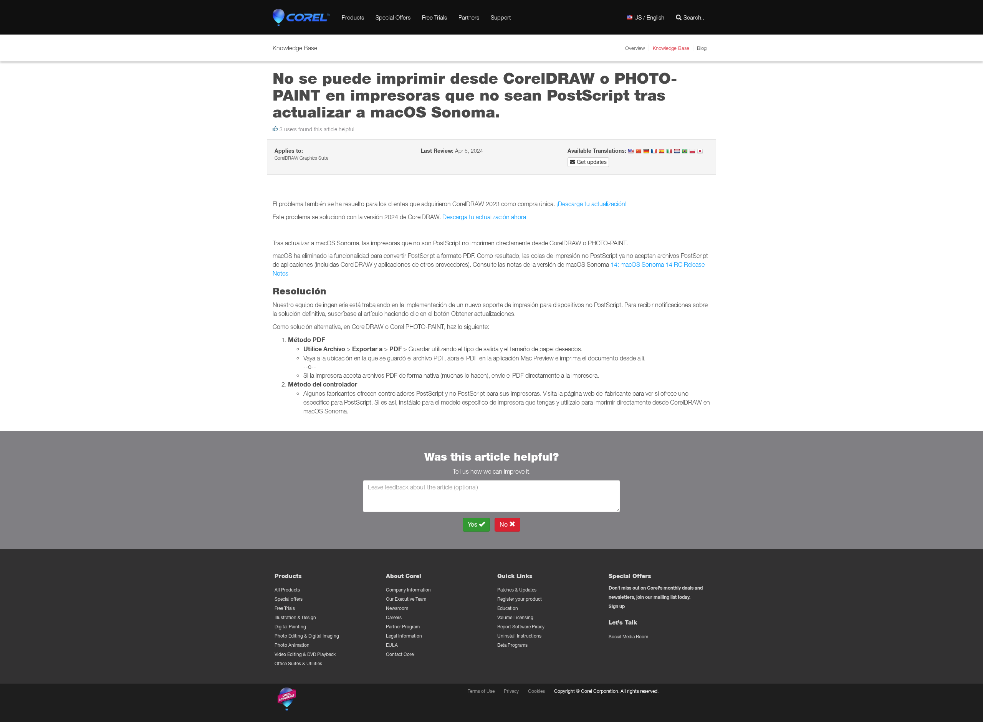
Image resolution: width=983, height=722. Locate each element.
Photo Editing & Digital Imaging (307, 636)
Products (353, 17)
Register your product (519, 599)
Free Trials (434, 17)
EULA (392, 645)
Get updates (591, 162)
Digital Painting (290, 626)
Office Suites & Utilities (298, 663)
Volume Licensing (515, 617)
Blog (702, 48)
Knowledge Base (671, 48)
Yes (473, 524)
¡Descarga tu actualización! (591, 203)
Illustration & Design (295, 617)
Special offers (289, 599)
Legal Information (404, 636)
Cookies (536, 691)
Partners (468, 17)
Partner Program (403, 626)
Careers (394, 617)
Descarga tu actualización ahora (484, 216)
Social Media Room (628, 636)
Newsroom (397, 608)
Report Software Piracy (520, 626)
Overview (635, 48)
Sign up (617, 606)
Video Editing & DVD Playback (305, 654)
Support (501, 17)
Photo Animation (292, 645)
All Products (287, 590)
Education (507, 608)
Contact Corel (400, 654)
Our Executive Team (406, 599)
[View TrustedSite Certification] (323, 700)
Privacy (511, 691)
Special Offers (393, 17)
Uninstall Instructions (519, 636)
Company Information (408, 590)
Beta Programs (512, 645)
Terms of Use (481, 691)
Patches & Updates (516, 590)
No (504, 524)
